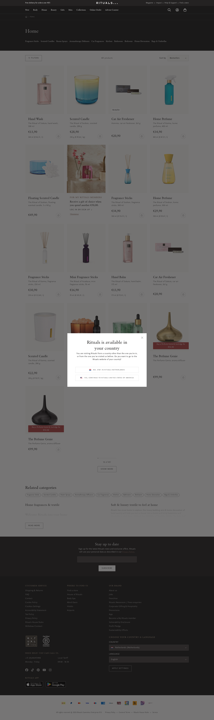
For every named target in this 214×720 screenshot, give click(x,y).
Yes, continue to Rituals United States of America (109, 378)
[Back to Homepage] (107, 3)
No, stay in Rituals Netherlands (109, 370)
